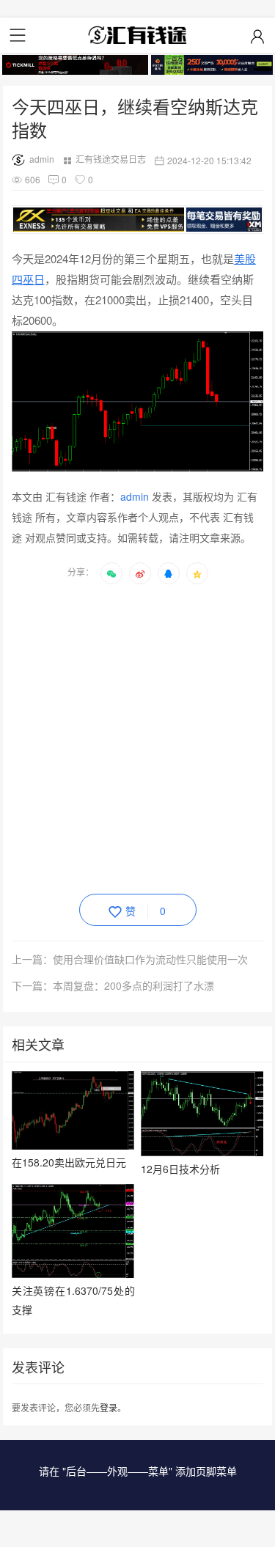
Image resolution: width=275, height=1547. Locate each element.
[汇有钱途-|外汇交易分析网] (138, 35)
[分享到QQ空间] (197, 573)
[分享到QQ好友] (169, 573)
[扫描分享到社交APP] (111, 573)
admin (41, 159)
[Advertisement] (137, 736)
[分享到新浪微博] (140, 573)
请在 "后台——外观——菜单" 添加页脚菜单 (138, 1470)
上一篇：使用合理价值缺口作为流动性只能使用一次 (130, 959)
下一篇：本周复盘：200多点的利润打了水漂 (113, 985)
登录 (108, 1407)
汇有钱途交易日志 (111, 159)
